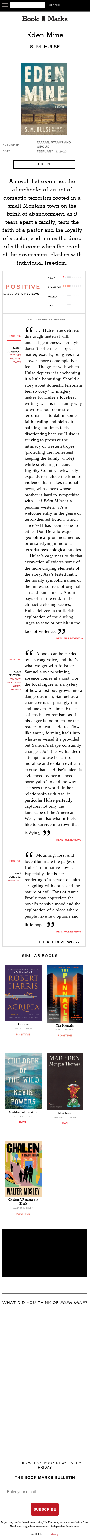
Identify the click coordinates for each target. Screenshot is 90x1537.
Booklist (14, 881)
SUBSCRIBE (45, 1509)
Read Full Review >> (69, 639)
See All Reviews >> (58, 942)
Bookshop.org (18, 1526)
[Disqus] (45, 1375)
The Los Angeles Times (15, 358)
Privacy (54, 1534)
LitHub (38, 1534)
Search (55, 5)
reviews (31, 294)
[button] (45, 1253)
